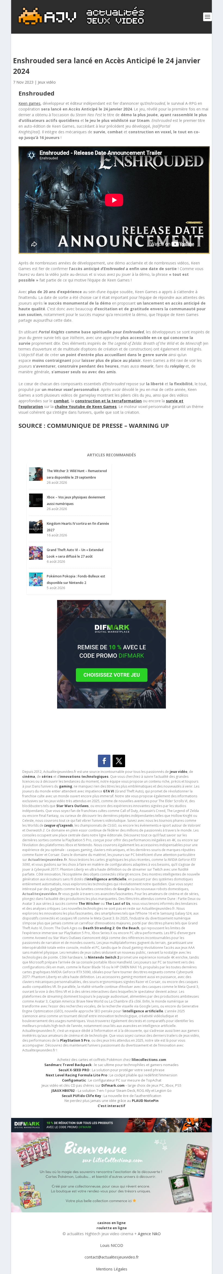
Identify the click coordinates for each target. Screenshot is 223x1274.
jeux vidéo (178, 771)
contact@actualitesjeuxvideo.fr (112, 1257)
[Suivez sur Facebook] (104, 761)
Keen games (29, 103)
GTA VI (108, 791)
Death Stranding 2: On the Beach (111, 928)
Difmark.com (113, 1085)
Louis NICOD (111, 1245)
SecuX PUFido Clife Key (81, 1095)
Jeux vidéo (47, 82)
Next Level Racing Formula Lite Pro (76, 1075)
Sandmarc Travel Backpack (68, 1065)
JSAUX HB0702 (63, 1090)
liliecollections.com (149, 1059)
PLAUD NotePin (145, 1100)
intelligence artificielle (143, 1011)
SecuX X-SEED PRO (73, 1070)
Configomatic (74, 1080)
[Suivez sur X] (119, 761)
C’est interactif (111, 1106)
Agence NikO (149, 1233)
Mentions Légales (111, 1269)
